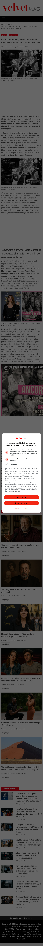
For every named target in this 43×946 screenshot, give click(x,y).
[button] (21, 464)
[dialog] (21, 473)
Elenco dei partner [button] (10, 480)
